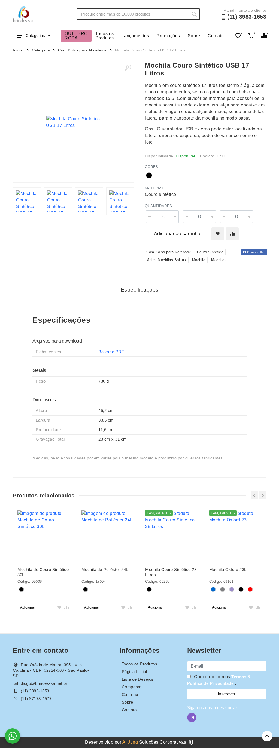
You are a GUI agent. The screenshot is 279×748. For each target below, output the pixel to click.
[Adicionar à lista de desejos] (217, 233)
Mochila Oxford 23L (228, 569)
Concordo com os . (219, 680)
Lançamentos (135, 35)
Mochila (198, 260)
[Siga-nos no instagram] (191, 717)
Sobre (194, 35)
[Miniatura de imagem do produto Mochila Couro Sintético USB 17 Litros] (27, 201)
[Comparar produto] (232, 233)
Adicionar (27, 607)
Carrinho (130, 694)
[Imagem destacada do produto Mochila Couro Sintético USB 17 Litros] (73, 122)
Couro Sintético (210, 252)
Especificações (140, 290)
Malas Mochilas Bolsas (166, 260)
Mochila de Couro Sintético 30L (43, 572)
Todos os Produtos (104, 35)
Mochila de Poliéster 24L (104, 569)
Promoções (168, 35)
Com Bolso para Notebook (82, 50)
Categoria (41, 50)
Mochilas (218, 260)
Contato (216, 35)
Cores (151, 167)
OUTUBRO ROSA (76, 35)
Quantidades (158, 206)
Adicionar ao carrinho (177, 233)
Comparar (131, 687)
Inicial (18, 50)
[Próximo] (262, 495)
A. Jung (130, 742)
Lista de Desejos (138, 679)
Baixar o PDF (111, 351)
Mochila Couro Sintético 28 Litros (170, 572)
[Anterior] (254, 495)
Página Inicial (134, 671)
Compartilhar (256, 252)
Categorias (35, 35)
